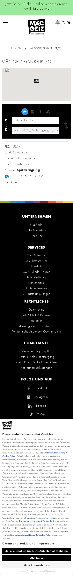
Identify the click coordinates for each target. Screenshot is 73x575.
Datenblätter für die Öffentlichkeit (36, 362)
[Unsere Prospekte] (57, 22)
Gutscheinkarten (36, 288)
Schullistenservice (37, 261)
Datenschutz (36, 309)
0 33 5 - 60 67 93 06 (28, 176)
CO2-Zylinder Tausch (36, 271)
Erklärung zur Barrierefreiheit (36, 326)
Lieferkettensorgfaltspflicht (36, 351)
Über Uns (36, 235)
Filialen (17, 48)
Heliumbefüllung (36, 277)
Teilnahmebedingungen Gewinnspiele (36, 331)
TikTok (41, 414)
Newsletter (37, 266)
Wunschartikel (36, 282)
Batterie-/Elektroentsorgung (36, 356)
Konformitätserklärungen (36, 367)
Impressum (36, 320)
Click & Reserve (37, 255)
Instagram (41, 397)
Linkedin (41, 405)
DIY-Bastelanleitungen (36, 293)
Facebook (41, 388)
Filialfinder (36, 225)
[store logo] (36, 26)
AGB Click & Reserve (36, 315)
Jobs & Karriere (36, 230)
